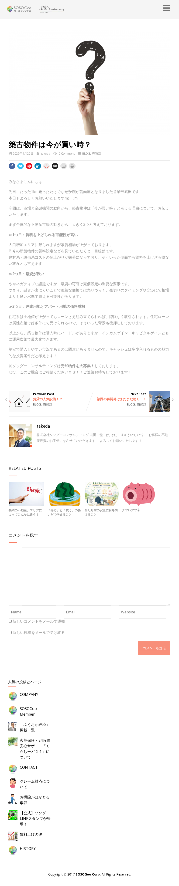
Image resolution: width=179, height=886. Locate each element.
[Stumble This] (46, 166)
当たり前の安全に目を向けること (101, 512)
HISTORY (28, 848)
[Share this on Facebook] (12, 166)
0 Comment (67, 153)
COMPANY (29, 694)
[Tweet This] (20, 166)
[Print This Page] (72, 166)
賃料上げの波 (31, 834)
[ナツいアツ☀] (139, 493)
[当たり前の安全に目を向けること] (102, 493)
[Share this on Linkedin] (37, 166)
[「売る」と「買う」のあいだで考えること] (65, 493)
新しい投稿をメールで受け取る (39, 632)
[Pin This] (29, 166)
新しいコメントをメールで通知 (39, 621)
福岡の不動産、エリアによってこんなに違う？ (25, 512)
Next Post (121, 396)
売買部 (96, 153)
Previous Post (47, 396)
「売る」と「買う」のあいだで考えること (64, 512)
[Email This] (63, 166)
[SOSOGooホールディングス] (34, 9)
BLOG (86, 153)
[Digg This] (55, 166)
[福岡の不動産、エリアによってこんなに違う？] (26, 493)
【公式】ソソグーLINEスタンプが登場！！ (35, 818)
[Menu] (166, 8)
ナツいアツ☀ (131, 510)
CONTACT (29, 767)
